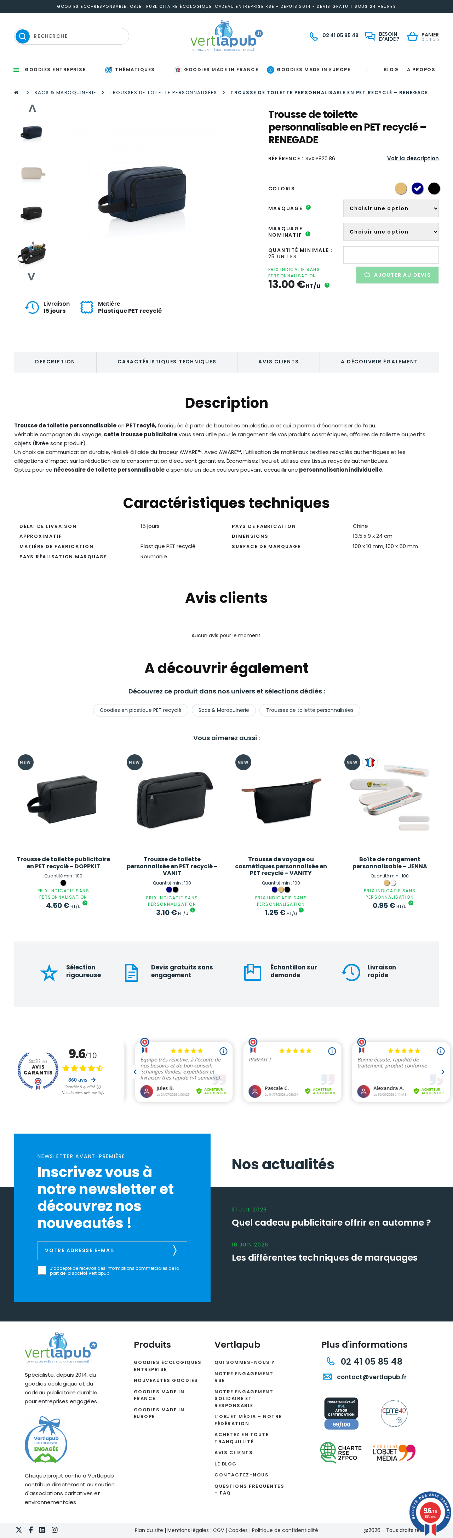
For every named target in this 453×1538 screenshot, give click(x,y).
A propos (421, 69)
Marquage (289, 208)
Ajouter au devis (402, 274)
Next (32, 277)
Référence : (286, 158)
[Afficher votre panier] (414, 37)
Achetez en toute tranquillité (241, 1438)
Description (55, 361)
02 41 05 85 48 (370, 1361)
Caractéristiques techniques (166, 361)
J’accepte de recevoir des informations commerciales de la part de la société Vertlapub (114, 1271)
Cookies (238, 1530)
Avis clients (278, 361)
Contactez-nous (241, 1474)
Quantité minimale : (300, 250)
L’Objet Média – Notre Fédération (248, 1420)
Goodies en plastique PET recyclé (141, 710)
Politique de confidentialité (285, 1530)
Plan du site (149, 1530)
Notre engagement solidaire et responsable (243, 1398)
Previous (32, 108)
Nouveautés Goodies (166, 1380)
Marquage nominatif (288, 231)
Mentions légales (188, 1530)
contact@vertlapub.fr (371, 1377)
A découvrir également (379, 361)
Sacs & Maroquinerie (65, 92)
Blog (391, 69)
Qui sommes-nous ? (244, 1362)
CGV (218, 1530)
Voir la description (413, 158)
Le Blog (225, 1464)
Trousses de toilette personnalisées (163, 92)
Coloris (281, 188)
